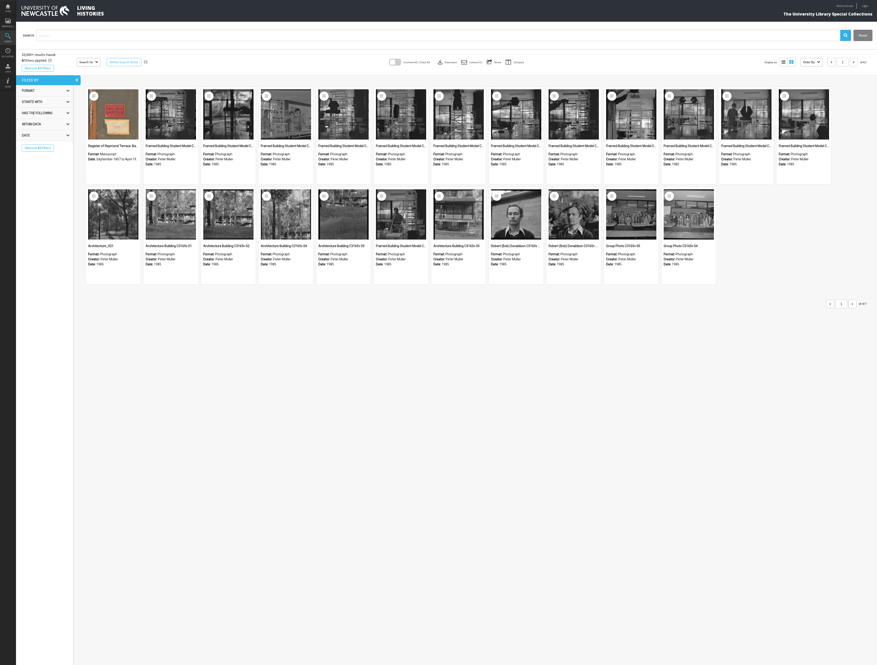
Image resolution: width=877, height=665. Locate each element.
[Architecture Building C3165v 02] (228, 214)
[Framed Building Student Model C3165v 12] (228, 114)
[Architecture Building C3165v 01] (171, 214)
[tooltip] (146, 62)
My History (8, 56)
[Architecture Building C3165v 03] (343, 214)
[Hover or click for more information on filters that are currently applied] (50, 60)
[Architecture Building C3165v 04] (286, 214)
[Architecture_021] (113, 214)
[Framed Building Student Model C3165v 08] (458, 114)
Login (8, 71)
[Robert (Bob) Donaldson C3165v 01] (574, 214)
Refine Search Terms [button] (124, 62)
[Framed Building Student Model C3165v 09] (401, 114)
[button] (845, 35)
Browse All (8, 26)
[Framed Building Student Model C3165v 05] (631, 114)
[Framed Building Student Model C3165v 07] (516, 114)
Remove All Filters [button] (38, 68)
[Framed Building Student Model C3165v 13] (171, 114)
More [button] (8, 86)
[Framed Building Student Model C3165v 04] (689, 114)
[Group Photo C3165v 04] (689, 214)
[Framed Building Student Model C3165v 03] (746, 114)
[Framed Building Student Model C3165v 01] (401, 214)
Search (8, 41)
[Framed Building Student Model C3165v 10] (343, 114)
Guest (850, 6)
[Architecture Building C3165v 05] (458, 214)
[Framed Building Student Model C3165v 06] (574, 114)
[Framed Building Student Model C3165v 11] (286, 114)
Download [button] (447, 62)
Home (8, 11)
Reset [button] (863, 35)
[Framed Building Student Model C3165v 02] (804, 114)
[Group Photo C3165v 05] (631, 214)
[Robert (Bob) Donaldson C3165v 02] (516, 214)
